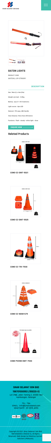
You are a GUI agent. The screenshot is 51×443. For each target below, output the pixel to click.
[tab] (26, 86)
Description (37, 86)
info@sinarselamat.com (29, 405)
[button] (26, 38)
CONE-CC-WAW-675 (19, 313)
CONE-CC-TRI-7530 (18, 266)
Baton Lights (16, 71)
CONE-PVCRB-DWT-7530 (21, 361)
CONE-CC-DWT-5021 (19, 172)
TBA (28, 403)
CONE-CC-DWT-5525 (19, 219)
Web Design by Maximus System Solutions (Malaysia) (30, 437)
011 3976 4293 (32, 408)
